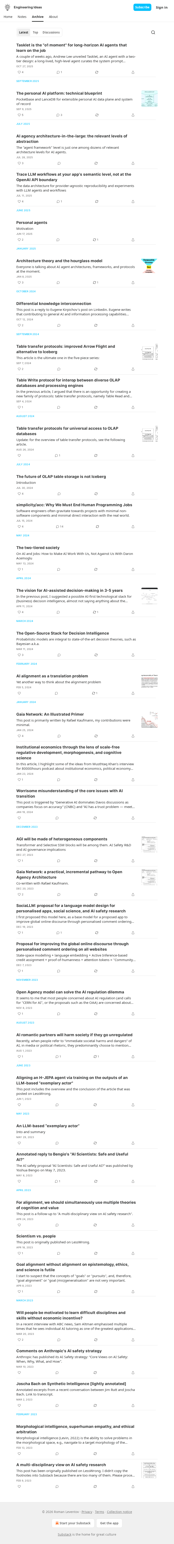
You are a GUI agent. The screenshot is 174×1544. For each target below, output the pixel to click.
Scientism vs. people (36, 1236)
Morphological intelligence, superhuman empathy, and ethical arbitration (75, 1429)
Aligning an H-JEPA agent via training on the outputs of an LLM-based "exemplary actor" (72, 1080)
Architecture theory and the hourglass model (59, 261)
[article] (87, 58)
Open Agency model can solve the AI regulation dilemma (70, 992)
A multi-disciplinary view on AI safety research (61, 1464)
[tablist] (39, 32)
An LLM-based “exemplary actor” (48, 1126)
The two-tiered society (38, 547)
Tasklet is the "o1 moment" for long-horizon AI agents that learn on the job (71, 48)
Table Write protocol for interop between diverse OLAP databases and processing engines (68, 383)
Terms (99, 1512)
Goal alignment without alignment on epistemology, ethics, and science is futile (72, 1267)
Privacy (87, 1512)
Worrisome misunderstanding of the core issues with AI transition (69, 793)
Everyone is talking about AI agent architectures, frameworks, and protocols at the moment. (75, 268)
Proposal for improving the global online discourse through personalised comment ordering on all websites (72, 947)
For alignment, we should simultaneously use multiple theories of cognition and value (76, 1205)
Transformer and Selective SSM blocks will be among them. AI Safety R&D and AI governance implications (73, 847)
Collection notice (119, 1512)
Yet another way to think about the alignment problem (58, 682)
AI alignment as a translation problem (52, 676)
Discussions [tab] (51, 32)
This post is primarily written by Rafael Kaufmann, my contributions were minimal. (73, 722)
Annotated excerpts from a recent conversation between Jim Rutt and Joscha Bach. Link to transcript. (75, 1391)
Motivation (24, 228)
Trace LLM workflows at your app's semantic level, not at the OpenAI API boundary (73, 177)
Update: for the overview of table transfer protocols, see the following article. (70, 441)
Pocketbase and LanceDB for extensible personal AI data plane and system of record (74, 101)
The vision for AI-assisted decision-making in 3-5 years (69, 590)
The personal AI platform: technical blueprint (59, 93)
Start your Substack (75, 1523)
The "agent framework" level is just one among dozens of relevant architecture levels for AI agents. (67, 149)
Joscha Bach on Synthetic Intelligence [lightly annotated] (71, 1383)
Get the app (109, 1523)
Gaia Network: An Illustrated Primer (50, 714)
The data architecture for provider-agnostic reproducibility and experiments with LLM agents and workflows (75, 187)
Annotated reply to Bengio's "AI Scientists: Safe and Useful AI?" (72, 1157)
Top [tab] (35, 32)
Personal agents (31, 222)
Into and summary (30, 1131)
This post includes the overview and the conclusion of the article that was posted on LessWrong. (73, 1091)
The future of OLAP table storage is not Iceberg (61, 476)
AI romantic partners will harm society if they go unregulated (74, 1035)
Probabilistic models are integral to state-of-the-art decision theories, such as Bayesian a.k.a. (76, 641)
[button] (8, 17)
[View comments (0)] (59, 163)
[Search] (153, 32)
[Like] (19, 455)
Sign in (162, 7)
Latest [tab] (23, 32)
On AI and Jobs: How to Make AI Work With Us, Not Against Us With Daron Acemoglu (74, 555)
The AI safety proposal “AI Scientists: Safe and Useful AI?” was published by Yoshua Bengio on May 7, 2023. (74, 1167)
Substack (64, 1534)
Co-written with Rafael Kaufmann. (42, 883)
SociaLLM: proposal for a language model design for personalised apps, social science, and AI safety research (71, 908)
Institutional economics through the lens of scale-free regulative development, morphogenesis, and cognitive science (68, 752)
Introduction (26, 482)
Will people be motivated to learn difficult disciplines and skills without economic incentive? (71, 1315)
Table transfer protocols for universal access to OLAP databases (67, 431)
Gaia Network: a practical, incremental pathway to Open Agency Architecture (69, 875)
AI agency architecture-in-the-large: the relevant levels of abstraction (71, 139)
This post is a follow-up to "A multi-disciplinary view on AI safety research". (74, 1213)
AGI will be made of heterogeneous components (61, 839)
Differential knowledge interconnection (53, 303)
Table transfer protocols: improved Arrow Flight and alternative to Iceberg (65, 349)
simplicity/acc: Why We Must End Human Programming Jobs (74, 505)
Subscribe (142, 7)
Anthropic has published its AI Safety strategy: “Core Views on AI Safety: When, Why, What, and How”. (72, 1359)
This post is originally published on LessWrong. (53, 1242)
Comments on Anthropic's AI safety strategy (59, 1351)
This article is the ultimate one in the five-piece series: (57, 357)
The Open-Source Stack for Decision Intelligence (62, 633)
